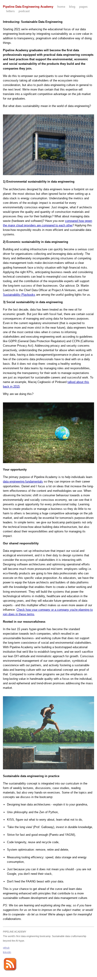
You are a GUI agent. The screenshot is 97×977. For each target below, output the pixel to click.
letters (10, 11)
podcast (24, 11)
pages (83, 6)
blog (72, 6)
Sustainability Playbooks (19, 294)
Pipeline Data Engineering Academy (28, 6)
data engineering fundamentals (23, 481)
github (6, 947)
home (61, 6)
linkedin (7, 952)
